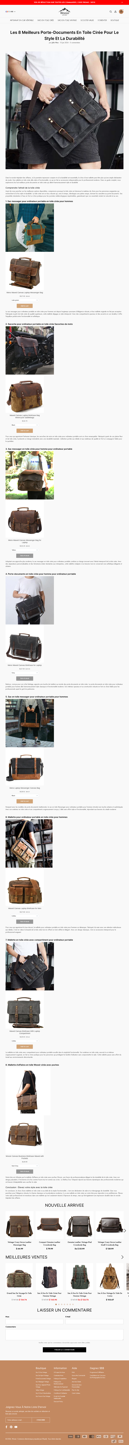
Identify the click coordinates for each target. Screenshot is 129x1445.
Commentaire (11, 1327)
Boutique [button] (41, 1368)
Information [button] (60, 1368)
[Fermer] (122, 2)
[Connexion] (115, 11)
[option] (20, 1230)
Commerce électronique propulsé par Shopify (32, 1439)
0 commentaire (74, 42)
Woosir (14, 1439)
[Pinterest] (11, 1427)
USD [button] (11, 11)
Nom (7, 1317)
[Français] (7, 11)
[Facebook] (6, 1427)
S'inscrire (41, 1420)
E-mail (68, 1317)
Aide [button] (74, 1368)
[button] (15, 11)
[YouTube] (16, 1427)
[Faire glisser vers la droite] (125, 1231)
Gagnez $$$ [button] (97, 1368)
